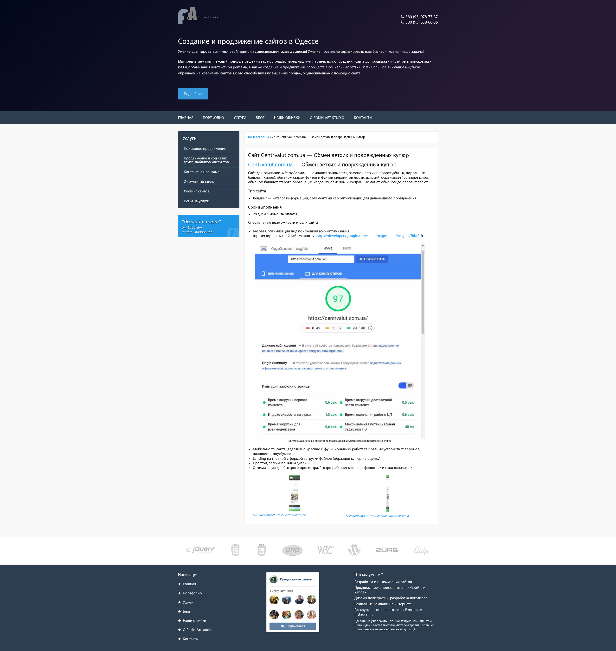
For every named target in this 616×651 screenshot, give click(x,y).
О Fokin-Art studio (327, 118)
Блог (260, 118)
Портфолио (213, 118)
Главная (185, 118)
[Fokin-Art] (198, 15)
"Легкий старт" (201, 226)
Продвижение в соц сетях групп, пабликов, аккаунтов (206, 160)
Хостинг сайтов (196, 191)
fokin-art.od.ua (258, 137)
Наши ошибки (287, 118)
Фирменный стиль (199, 182)
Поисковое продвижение (205, 149)
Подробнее (193, 94)
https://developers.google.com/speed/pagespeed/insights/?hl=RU (369, 236)
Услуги (240, 118)
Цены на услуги (196, 201)
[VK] (292, 602)
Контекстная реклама (201, 172)
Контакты (363, 118)
